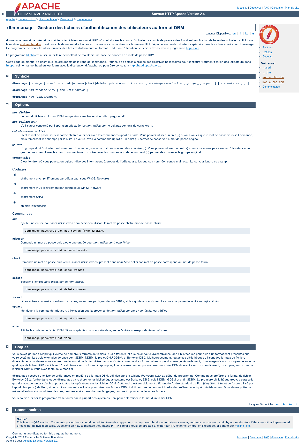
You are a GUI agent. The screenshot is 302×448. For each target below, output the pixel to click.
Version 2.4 (66, 19)
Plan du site (292, 7)
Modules (242, 7)
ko (246, 33)
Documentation (48, 19)
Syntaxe (267, 47)
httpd (10, 65)
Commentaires (271, 86)
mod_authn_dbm (30, 44)
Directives (256, 7)
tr (253, 33)
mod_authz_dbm (273, 82)
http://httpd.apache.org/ (145, 65)
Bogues (267, 56)
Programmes (84, 19)
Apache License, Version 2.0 (40, 440)
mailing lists (242, 425)
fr (240, 33)
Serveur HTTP (27, 19)
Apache (10, 19)
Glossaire (277, 7)
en (234, 33)
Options (267, 52)
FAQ (266, 7)
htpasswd (192, 48)
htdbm (30, 55)
